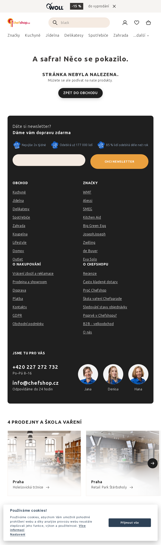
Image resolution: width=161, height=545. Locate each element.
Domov (18, 251)
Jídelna (18, 201)
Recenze (90, 274)
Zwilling (89, 243)
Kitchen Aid (92, 217)
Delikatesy (21, 209)
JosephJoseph (94, 234)
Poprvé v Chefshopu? (100, 315)
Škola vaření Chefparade (102, 299)
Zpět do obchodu (80, 93)
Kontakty (20, 307)
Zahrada (19, 226)
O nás (87, 332)
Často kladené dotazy (100, 282)
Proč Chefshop (94, 290)
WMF (87, 192)
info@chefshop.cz (36, 383)
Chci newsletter (119, 161)
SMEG (87, 209)
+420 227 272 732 (35, 367)
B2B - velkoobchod (98, 324)
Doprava (19, 290)
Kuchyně (19, 192)
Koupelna (20, 234)
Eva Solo (90, 259)
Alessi (87, 201)
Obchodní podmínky (28, 324)
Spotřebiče (21, 217)
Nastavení (17, 534)
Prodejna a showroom (30, 282)
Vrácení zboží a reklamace (33, 274)
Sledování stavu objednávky (105, 307)
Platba (18, 299)
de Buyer (90, 251)
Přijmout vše (130, 522)
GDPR (17, 315)
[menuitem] (14, 36)
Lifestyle (20, 243)
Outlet (18, 259)
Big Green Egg (94, 226)
